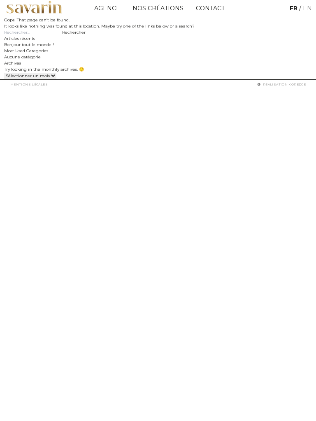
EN (307, 8)
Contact (210, 8)
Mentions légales (29, 84)
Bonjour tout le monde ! (29, 44)
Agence (107, 8)
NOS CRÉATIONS (158, 8)
